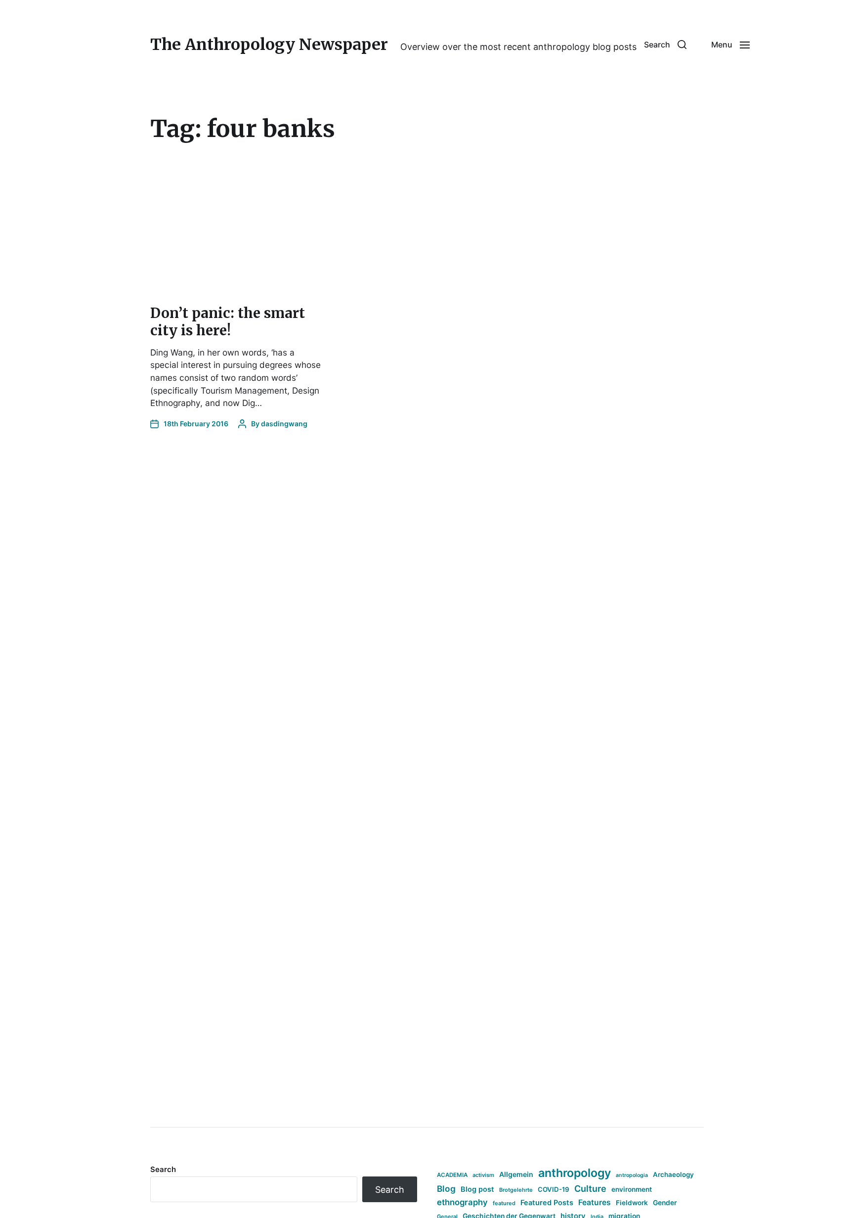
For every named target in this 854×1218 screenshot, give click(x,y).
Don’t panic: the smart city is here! (227, 321)
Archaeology (673, 1174)
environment (631, 1189)
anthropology (574, 1173)
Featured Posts (546, 1202)
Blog (446, 1188)
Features (594, 1202)
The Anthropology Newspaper (269, 44)
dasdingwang (284, 423)
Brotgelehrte (516, 1189)
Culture (590, 1188)
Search (163, 1169)
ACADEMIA (452, 1175)
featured (504, 1203)
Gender (665, 1203)
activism (483, 1175)
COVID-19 (553, 1189)
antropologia (632, 1175)
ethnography (462, 1202)
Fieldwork (632, 1203)
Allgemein (516, 1174)
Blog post (477, 1189)
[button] (665, 44)
